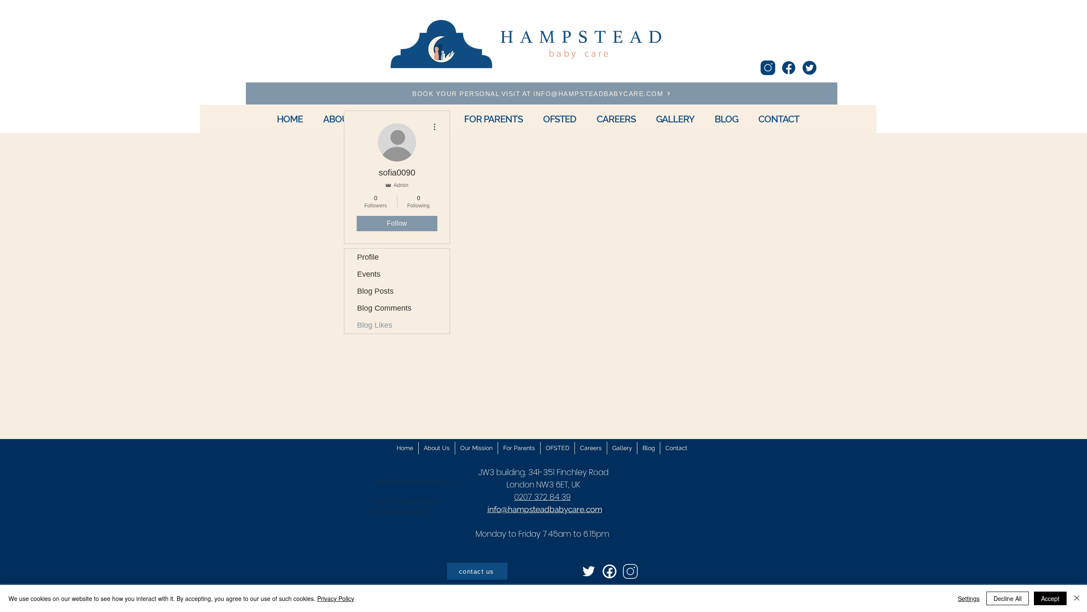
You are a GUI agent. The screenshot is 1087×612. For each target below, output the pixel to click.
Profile (368, 257)
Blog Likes (374, 325)
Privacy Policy (335, 598)
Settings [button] (969, 598)
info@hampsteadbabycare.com (414, 481)
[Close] (1077, 598)
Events (368, 274)
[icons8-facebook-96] (788, 68)
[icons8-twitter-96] (588, 571)
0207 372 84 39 (542, 497)
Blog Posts (375, 291)
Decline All (1008, 598)
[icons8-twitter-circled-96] (809, 68)
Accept (1050, 598)
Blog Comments (384, 308)
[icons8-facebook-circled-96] (609, 571)
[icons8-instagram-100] (768, 68)
